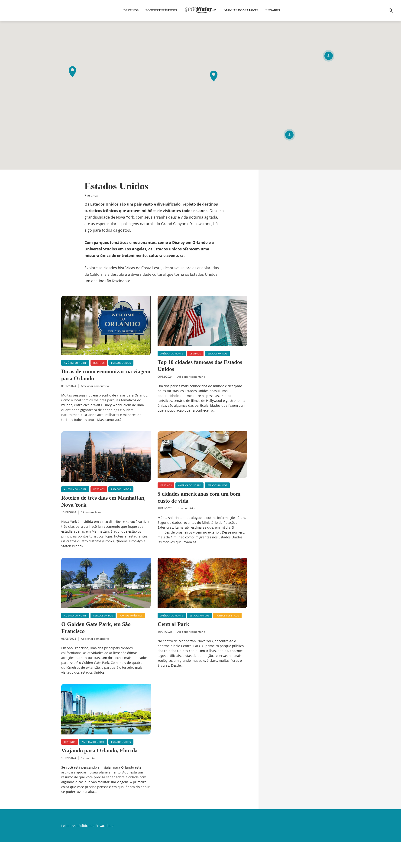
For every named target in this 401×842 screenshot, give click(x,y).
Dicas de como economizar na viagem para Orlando (105, 374)
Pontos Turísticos (161, 10)
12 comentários (91, 512)
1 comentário (185, 508)
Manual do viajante (241, 10)
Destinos (131, 10)
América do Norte (75, 362)
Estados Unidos (121, 362)
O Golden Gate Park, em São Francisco (96, 627)
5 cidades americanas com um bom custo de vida (199, 497)
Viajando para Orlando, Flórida (99, 750)
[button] (214, 76)
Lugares (272, 10)
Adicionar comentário (95, 386)
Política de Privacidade (95, 825)
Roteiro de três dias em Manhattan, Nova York (103, 501)
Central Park (173, 624)
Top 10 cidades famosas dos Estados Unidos (200, 365)
